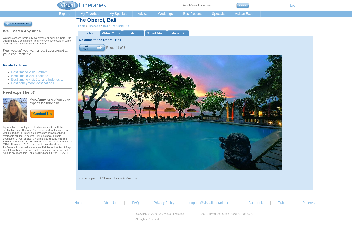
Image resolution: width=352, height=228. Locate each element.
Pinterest (308, 203)
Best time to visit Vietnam (29, 72)
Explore (64, 14)
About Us (110, 203)
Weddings (165, 14)
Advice (143, 14)
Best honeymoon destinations (32, 83)
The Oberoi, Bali (120, 25)
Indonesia (94, 25)
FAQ (135, 203)
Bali (105, 25)
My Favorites (90, 14)
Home (79, 203)
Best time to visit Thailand (29, 76)
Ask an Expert (245, 14)
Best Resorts (192, 14)
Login (294, 5)
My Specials (118, 14)
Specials (218, 14)
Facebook (255, 203)
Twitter (282, 203)
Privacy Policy (164, 203)
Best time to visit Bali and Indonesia (37, 79)
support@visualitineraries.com (211, 203)
